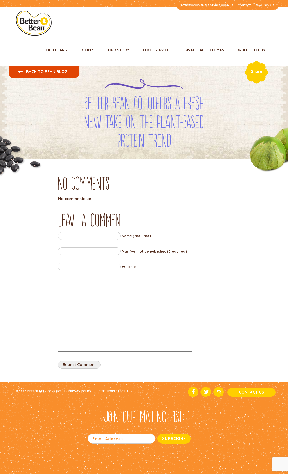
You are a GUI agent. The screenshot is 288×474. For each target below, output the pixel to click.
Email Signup (264, 5)
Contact (244, 5)
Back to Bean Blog (46, 71)
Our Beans (56, 50)
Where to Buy (252, 50)
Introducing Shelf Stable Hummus (206, 5)
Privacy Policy (80, 391)
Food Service (156, 50)
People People (118, 391)
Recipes (87, 50)
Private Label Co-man (203, 50)
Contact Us (251, 392)
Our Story (118, 50)
